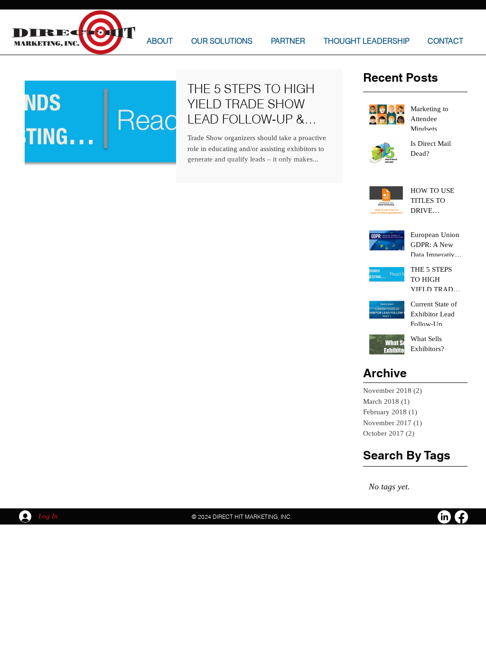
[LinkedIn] (444, 517)
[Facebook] (461, 517)
